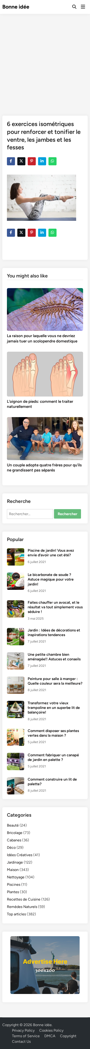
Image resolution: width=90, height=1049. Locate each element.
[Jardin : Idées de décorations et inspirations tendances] (15, 630)
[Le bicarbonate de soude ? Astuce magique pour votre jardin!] (15, 575)
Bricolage (14, 833)
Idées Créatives (19, 855)
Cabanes (14, 840)
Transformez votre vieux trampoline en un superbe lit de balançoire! (54, 708)
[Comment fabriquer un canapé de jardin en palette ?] (15, 755)
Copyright (68, 1036)
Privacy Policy (23, 1030)
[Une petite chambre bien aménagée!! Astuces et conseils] (15, 655)
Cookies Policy (51, 1030)
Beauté (13, 825)
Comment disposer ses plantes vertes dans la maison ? (53, 733)
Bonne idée (15, 6)
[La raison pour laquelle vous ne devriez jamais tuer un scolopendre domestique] (45, 309)
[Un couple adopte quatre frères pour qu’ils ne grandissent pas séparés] (45, 438)
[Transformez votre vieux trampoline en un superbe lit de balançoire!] (15, 703)
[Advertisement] (45, 61)
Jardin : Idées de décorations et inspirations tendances (54, 632)
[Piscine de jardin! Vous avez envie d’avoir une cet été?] (15, 551)
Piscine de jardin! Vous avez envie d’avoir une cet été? (51, 552)
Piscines (13, 884)
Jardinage (15, 862)
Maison (13, 870)
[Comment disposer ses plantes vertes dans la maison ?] (15, 731)
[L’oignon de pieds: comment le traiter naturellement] (45, 374)
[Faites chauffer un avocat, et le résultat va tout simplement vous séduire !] (15, 603)
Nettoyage (15, 877)
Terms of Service (26, 1036)
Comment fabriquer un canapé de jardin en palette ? (53, 757)
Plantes (13, 892)
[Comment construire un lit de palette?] (15, 780)
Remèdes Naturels (22, 906)
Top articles (16, 914)
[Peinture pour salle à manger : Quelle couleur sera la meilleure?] (15, 679)
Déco (11, 847)
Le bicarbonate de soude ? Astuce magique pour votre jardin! (51, 579)
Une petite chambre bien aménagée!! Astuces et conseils (54, 656)
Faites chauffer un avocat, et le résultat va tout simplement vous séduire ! (55, 607)
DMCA (49, 1036)
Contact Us (21, 1041)
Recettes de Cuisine (23, 899)
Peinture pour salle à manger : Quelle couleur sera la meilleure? (55, 681)
